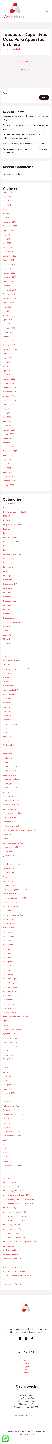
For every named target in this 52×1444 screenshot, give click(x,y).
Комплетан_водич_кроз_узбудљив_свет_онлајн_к (25, 143)
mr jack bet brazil (10, 1004)
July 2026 (7, 196)
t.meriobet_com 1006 (12, 1224)
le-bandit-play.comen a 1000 (15, 889)
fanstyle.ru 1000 (10, 821)
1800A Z (6, 529)
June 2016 (7, 413)
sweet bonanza (9, 1182)
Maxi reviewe (8, 919)
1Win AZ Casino (10, 537)
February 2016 (9, 430)
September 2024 (10, 256)
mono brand (8, 944)
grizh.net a (7, 860)
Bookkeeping (8, 745)
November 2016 (9, 391)
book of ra (7, 736)
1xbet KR (7, 597)
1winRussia (8, 567)
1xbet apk (7, 575)
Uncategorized (9, 1246)
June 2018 (7, 311)
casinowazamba (10, 787)
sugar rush (7, 1178)
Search (6, 93)
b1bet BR (7, 715)
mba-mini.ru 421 (10, 923)
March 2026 (8, 209)
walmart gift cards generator (15, 1271)
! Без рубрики (9, 503)
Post (5, 1089)
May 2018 (7, 315)
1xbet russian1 (9, 618)
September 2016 (10, 400)
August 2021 (8, 281)
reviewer (6, 1127)
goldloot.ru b (8, 855)
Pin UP (5, 1050)
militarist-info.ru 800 (11, 927)
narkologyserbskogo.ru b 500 (15, 1017)
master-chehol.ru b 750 (13, 915)
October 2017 (9, 345)
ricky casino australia (12, 1135)
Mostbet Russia (9, 991)
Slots (5, 1148)
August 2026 (8, 192)
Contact (26, 1373)
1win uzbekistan (10, 563)
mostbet (6, 970)
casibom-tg (7, 758)
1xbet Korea (8, 592)
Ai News (6, 664)
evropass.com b (9, 809)
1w (4, 533)
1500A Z (6, 520)
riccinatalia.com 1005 (12, 1131)
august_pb (7, 673)
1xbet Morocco (9, 605)
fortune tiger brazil (11, 826)
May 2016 (7, 417)
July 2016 (7, 408)
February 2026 (9, 213)
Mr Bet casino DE (10, 1000)
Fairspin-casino (9, 817)
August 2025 (8, 230)
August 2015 (8, 455)
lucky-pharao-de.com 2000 (14, 898)
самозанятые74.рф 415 (13, 1284)
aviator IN (7, 698)
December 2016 (9, 387)
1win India (7, 550)
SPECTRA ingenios (26, 1434)
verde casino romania (12, 1258)
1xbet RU (7, 613)
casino (5, 762)
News (5, 1025)
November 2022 (9, 277)
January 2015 (8, 485)
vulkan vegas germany (12, 1267)
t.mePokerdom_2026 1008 (14, 1208)
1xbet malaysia (9, 601)
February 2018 (9, 328)
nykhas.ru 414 (9, 1033)
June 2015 (7, 464)
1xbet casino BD (10, 584)
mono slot (7, 949)
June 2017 (7, 362)
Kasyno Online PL (10, 877)
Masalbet (7, 911)
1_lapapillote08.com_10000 (14, 512)
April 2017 (7, 370)
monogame (7, 961)
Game (5, 838)
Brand (5, 749)
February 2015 (9, 481)
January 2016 (8, 434)
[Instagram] (26, 1338)
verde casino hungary (12, 1250)
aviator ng (7, 711)
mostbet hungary (10, 978)
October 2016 (9, 396)
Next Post (26, 69)
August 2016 (8, 404)
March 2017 (8, 375)
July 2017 (7, 358)
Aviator (6, 681)
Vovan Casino (9, 1263)
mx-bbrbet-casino (10, 1008)
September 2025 (10, 226)
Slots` (5, 1152)
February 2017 (9, 379)
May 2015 (7, 468)
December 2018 (9, 285)
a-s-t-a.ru (7, 656)
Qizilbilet (6, 1101)
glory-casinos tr (9, 851)
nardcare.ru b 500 (10, 1012)
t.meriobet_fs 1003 (11, 1233)
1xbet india (7, 588)
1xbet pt (6, 609)
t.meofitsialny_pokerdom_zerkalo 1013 (19, 1203)
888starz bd (8, 652)
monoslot (7, 966)
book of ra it (8, 741)
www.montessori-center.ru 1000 (17, 1275)
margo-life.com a (10, 902)
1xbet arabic (8, 580)
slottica (6, 1157)
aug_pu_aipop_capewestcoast (16, 669)
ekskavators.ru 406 (11, 804)
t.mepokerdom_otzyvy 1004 (14, 1216)
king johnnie (8, 881)
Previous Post (26, 61)
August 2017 (8, 353)
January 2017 (8, 383)
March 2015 (8, 476)
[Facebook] (20, 1338)
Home (26, 1360)
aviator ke (7, 703)
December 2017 (9, 336)
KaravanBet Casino (11, 872)
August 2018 (8, 302)
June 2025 (7, 239)
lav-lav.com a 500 (10, 885)
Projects (26, 1366)
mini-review (8, 932)
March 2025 (8, 247)
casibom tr (7, 753)
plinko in (6, 1072)
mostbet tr (7, 995)
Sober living (8, 1161)
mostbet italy (8, 983)
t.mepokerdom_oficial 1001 (14, 1212)
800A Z (6, 647)
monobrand (8, 953)
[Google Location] (32, 1338)
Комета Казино (9, 1280)
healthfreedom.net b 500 (13, 864)
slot (4, 1144)
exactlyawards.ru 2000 (12, 813)
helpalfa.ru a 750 (10, 868)
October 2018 (9, 294)
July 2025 (7, 234)
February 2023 (9, 273)
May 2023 (7, 268)
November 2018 (9, 290)
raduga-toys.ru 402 (11, 1106)
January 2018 (8, 332)
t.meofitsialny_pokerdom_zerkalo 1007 (19, 1199)
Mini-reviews (8, 936)
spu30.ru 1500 (9, 1169)
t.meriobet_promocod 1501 (14, 1237)
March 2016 (8, 425)
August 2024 (8, 260)
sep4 (5, 1140)
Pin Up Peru (8, 1059)
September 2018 (10, 298)
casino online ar (9, 770)
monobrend (8, 957)
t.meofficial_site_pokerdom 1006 (16, 1195)
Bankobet (7, 719)
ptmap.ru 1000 (9, 1093)
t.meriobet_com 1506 (12, 1229)
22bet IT (6, 639)
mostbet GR (8, 974)
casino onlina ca (10, 766)
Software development (13, 1165)
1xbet (5, 571)
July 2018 (7, 307)
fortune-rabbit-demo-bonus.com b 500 (19, 830)
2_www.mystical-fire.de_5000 (15, 622)
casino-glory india (10, 783)
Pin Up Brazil (8, 1055)
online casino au (10, 1038)
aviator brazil (8, 686)
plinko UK (7, 1076)
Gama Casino (8, 834)
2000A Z (6, 626)
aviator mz (7, 707)
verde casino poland (11, 1254)
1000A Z (6, 516)
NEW (5, 1021)
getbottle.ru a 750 (10, 847)
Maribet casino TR (10, 906)
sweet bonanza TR (11, 1186)
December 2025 (9, 222)
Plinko (5, 1067)
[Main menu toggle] (46, 11)
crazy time (7, 792)
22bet (5, 630)
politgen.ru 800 (9, 1084)
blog (5, 732)
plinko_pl (7, 1080)
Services (26, 1369)
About (26, 1364)
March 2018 (8, 324)
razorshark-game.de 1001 (14, 1114)
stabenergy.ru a (9, 1174)
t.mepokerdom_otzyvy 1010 (14, 1220)
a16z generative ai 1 (11, 660)
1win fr (6, 546)
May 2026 (7, 205)
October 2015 (9, 447)
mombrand (7, 940)
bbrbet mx (7, 728)
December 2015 (9, 438)
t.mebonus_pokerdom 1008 (14, 1191)
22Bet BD (7, 635)
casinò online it (9, 775)
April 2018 (7, 319)
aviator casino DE (10, 690)
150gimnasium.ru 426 (12, 524)
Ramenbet (7, 1110)
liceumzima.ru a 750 (11, 894)
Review (6, 1118)
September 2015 (10, 451)
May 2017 (7, 366)
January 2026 (8, 217)
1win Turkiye (8, 558)
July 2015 (7, 459)
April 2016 (7, 421)
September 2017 (10, 349)
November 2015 (9, 442)
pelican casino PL (10, 1046)
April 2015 (7, 472)
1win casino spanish (11, 541)
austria (6, 677)
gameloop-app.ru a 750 (13, 843)
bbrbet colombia (11, 49)
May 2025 (7, 243)
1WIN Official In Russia (13, 554)
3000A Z (6, 643)
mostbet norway (10, 987)
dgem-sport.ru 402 (11, 796)
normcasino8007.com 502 (14, 1029)
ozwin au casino (10, 1042)
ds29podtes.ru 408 (11, 800)
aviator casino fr (10, 694)
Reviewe (6, 1123)
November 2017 (9, 341)
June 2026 (7, 200)
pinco (5, 1063)
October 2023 (9, 264)
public (5, 1097)
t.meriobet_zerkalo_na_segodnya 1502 (19, 1241)
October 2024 (9, 251)
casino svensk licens (11, 779)
